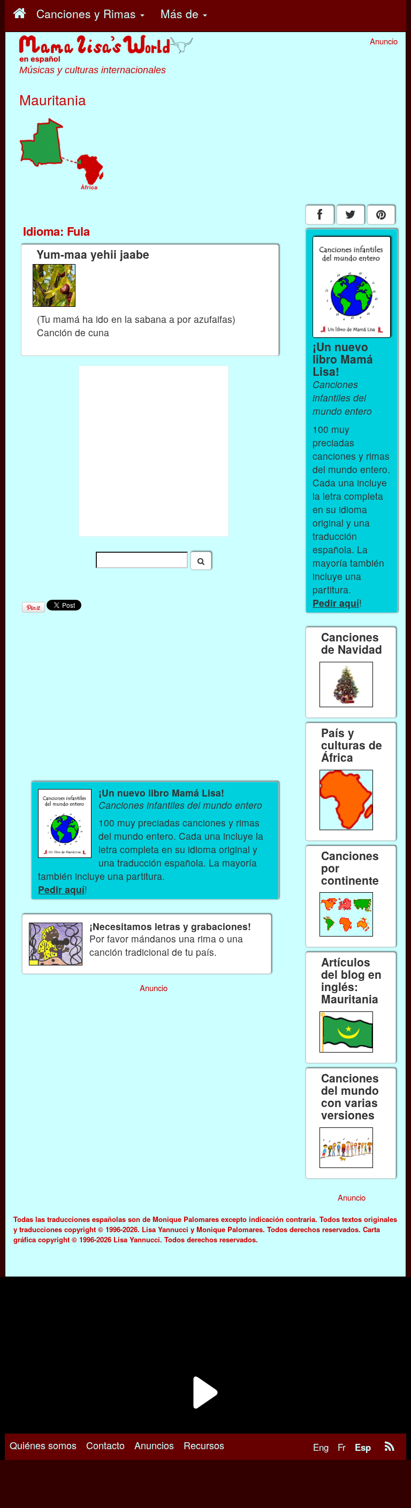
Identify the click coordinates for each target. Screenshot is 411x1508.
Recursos (204, 1445)
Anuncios (154, 1445)
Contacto (105, 1445)
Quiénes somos (43, 1445)
